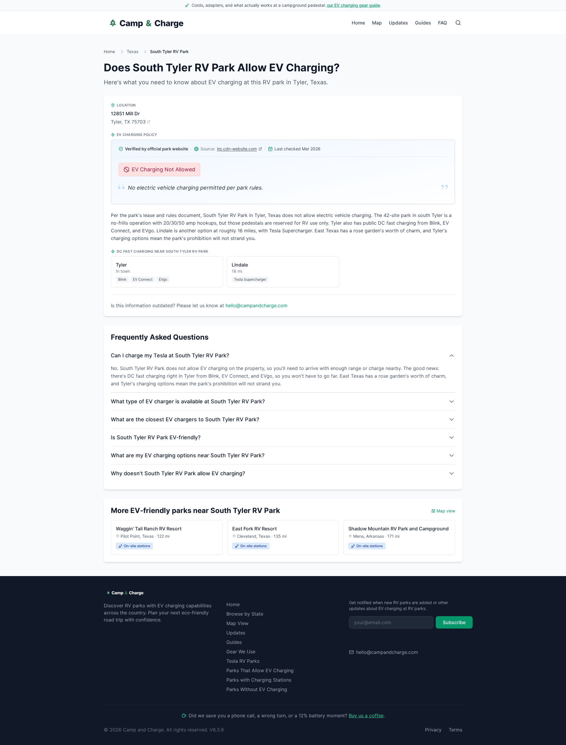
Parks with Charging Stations (258, 680)
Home (358, 23)
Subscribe (454, 622)
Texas (132, 51)
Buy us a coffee (366, 715)
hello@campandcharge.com (256, 305)
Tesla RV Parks (242, 661)
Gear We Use (240, 651)
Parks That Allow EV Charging (260, 670)
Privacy (433, 730)
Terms (455, 730)
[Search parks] (458, 23)
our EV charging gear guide (353, 5)
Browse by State (244, 614)
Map (377, 23)
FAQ (442, 23)
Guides (423, 23)
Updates (398, 23)
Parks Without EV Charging (256, 689)
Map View (237, 623)
